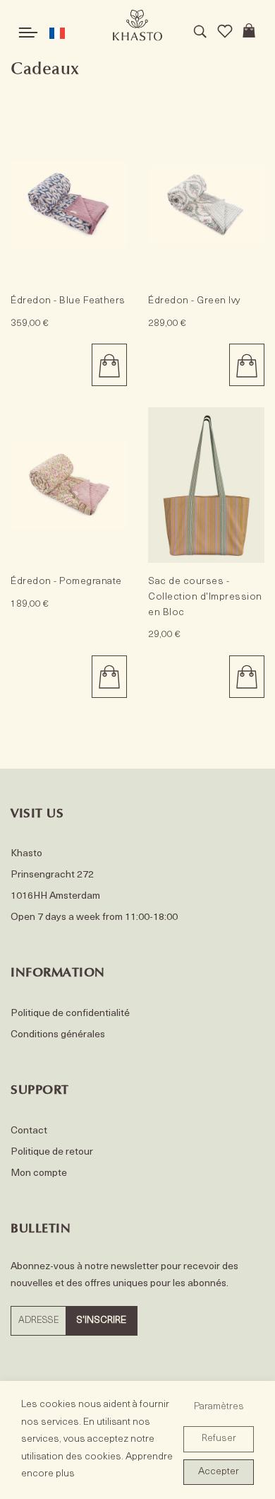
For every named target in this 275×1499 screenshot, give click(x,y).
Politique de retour (52, 1152)
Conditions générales (58, 1035)
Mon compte (39, 1173)
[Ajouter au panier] (109, 365)
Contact (29, 1131)
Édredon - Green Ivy (194, 301)
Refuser (219, 1438)
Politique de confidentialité (70, 1013)
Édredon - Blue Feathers (68, 301)
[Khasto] (137, 25)
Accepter (218, 1471)
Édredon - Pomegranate (66, 581)
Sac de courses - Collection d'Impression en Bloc (205, 596)
